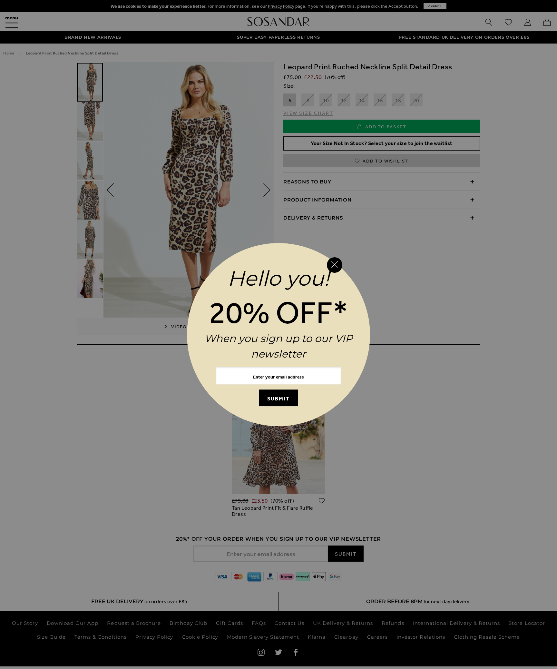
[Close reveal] (334, 265)
